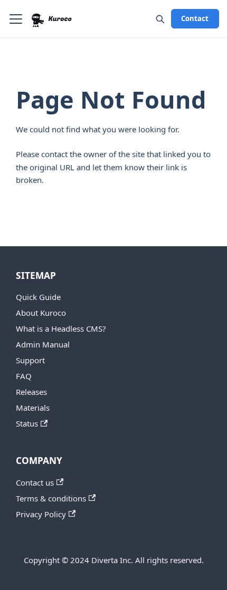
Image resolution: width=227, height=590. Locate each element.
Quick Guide (38, 297)
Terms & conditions (51, 498)
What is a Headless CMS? (61, 328)
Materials (33, 407)
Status (27, 423)
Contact (195, 18)
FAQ (24, 376)
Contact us (35, 482)
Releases (31, 391)
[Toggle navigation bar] (16, 19)
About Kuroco (41, 312)
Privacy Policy (41, 514)
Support (30, 360)
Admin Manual (43, 344)
